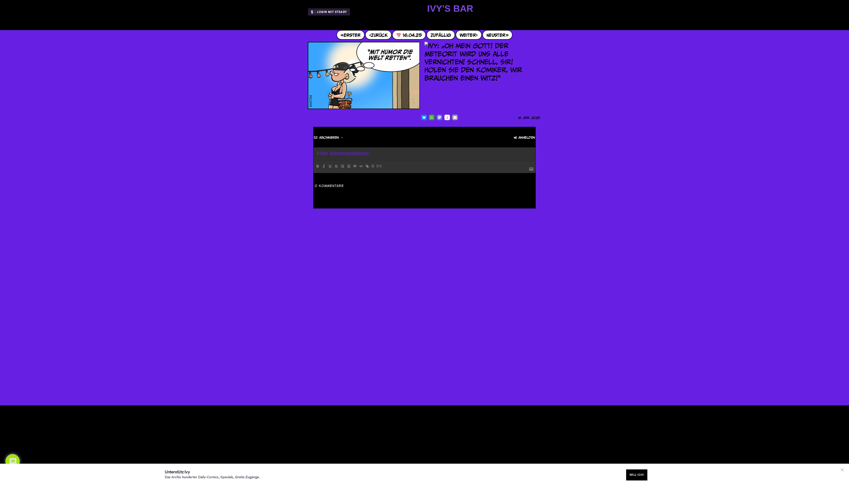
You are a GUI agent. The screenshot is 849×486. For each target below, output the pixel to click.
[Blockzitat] (355, 166)
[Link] (367, 166)
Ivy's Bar (450, 8)
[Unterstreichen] (330, 166)
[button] (424, 117)
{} (373, 166)
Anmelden (526, 137)
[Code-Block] (361, 166)
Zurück (379, 35)
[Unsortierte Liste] (349, 166)
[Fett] (318, 166)
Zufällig (440, 35)
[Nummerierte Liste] (342, 166)
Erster (352, 35)
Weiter (468, 35)
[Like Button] (309, 118)
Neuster (495, 35)
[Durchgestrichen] (336, 166)
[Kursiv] (324, 166)
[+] (379, 166)
